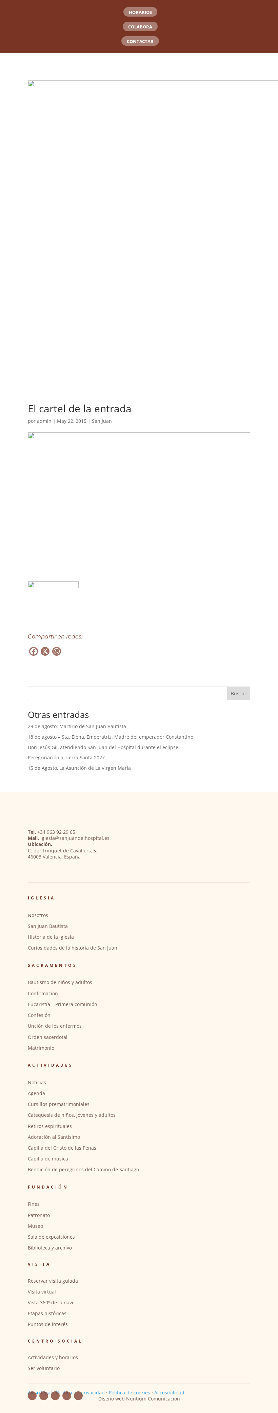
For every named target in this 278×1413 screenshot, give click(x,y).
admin (44, 421)
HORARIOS (140, 12)
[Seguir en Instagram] (66, 1395)
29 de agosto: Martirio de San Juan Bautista (77, 726)
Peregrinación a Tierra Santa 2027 (66, 757)
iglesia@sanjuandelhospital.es (75, 838)
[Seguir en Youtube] (43, 1395)
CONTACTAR (140, 41)
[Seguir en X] (78, 1395)
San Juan (102, 421)
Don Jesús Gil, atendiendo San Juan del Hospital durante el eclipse (103, 747)
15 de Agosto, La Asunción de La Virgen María (79, 768)
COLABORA (140, 27)
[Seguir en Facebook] (32, 1395)
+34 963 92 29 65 (56, 832)
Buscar (238, 693)
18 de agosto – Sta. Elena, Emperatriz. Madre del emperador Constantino (110, 737)
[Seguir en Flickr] (55, 1395)
